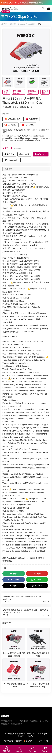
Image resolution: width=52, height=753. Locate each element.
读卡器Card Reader (32, 92)
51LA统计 (30, 736)
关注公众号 (41, 154)
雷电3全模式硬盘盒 (37, 558)
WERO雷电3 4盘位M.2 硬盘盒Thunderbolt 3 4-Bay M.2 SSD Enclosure (38, 686)
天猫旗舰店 (33, 119)
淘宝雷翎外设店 (13, 119)
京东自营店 (29, 124)
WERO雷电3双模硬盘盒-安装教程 (14, 685)
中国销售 (25, 154)
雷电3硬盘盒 (7, 560)
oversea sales (13, 160)
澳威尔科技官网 (16, 724)
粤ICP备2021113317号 (13, 741)
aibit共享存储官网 (7, 721)
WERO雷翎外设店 (21, 721)
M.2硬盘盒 (31, 24)
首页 (5, 24)
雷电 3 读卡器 (45, 92)
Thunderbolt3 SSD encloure (17, 558)
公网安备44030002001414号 (37, 741)
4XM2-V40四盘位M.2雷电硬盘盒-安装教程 (14, 654)
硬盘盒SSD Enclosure (17, 24)
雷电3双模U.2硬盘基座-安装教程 (38, 654)
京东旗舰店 (12, 124)
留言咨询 (10, 154)
